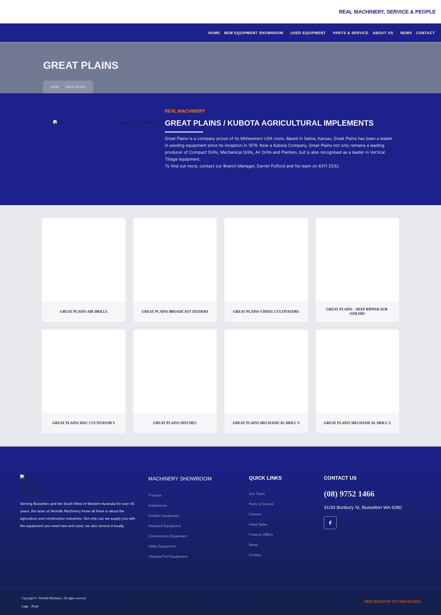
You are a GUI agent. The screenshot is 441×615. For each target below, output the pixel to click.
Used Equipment (308, 33)
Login (24, 606)
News (406, 33)
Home (214, 33)
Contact (425, 33)
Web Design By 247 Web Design (392, 601)
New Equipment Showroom (253, 33)
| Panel (34, 606)
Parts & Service (351, 33)
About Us (383, 33)
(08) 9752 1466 (349, 493)
